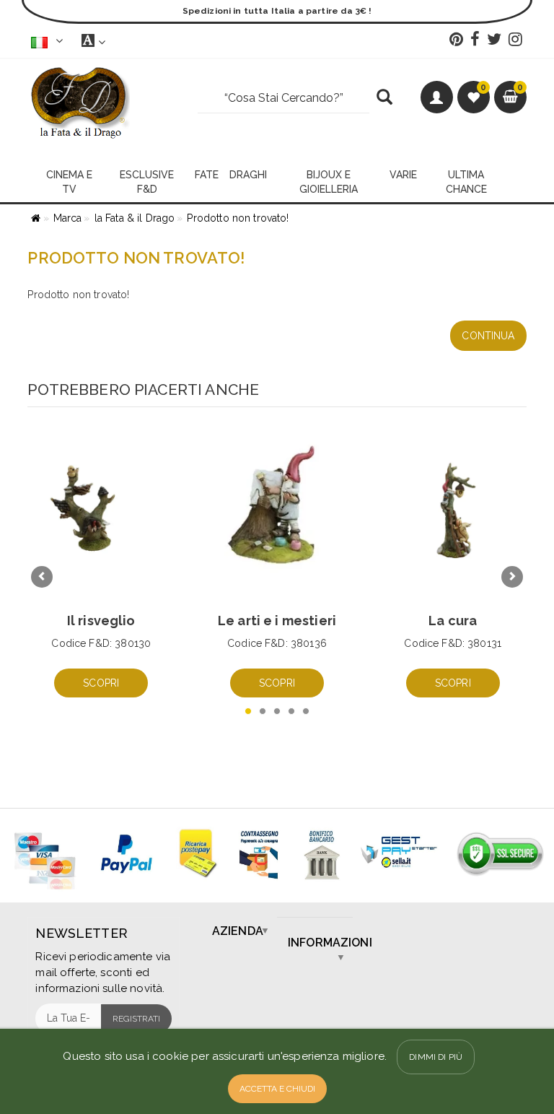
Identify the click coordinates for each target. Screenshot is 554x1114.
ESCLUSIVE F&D (147, 182)
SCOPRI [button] (101, 683)
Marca (67, 218)
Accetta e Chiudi (277, 1089)
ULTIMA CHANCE (466, 182)
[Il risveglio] (101, 509)
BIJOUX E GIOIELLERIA (328, 182)
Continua (488, 335)
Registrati (136, 1019)
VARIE (403, 174)
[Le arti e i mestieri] (277, 509)
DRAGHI (248, 174)
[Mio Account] (437, 97)
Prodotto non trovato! (238, 218)
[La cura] (453, 509)
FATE (207, 174)
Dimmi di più (435, 1057)
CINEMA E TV (69, 182)
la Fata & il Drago (134, 218)
